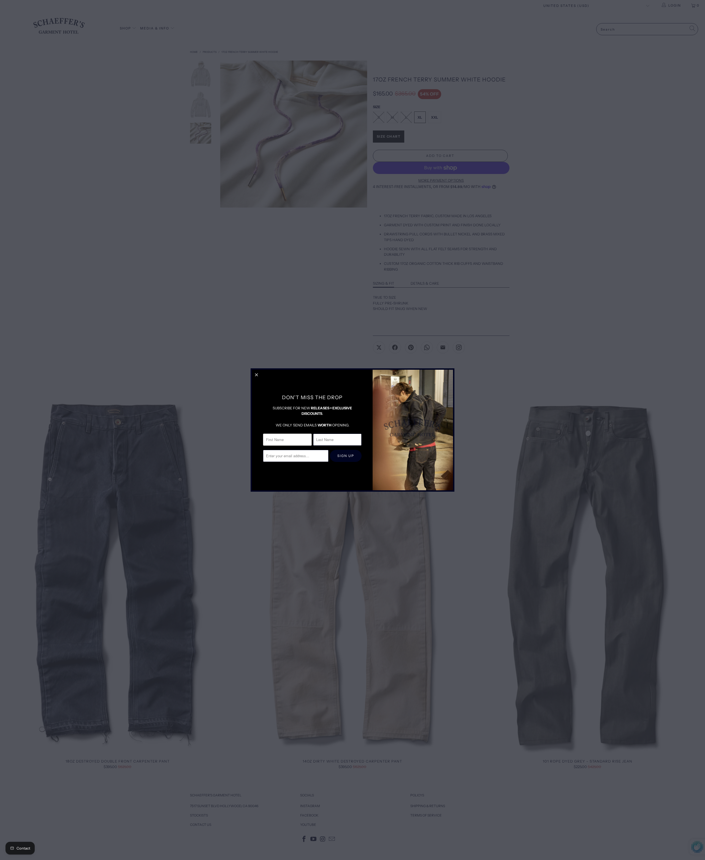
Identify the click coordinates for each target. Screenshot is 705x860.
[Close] (257, 375)
